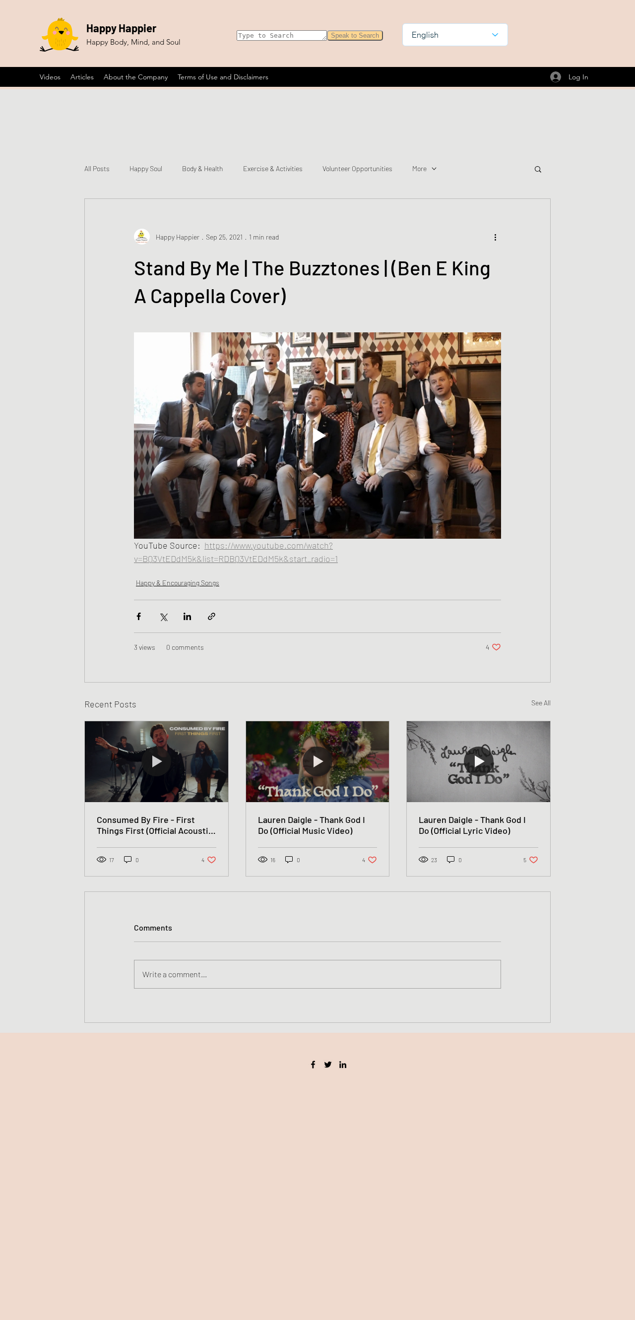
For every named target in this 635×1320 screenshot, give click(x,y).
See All (541, 702)
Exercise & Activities (273, 168)
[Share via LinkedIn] (187, 616)
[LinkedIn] (343, 1064)
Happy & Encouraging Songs (177, 582)
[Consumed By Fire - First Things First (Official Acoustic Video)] (156, 761)
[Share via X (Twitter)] (163, 616)
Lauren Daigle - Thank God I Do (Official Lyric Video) (472, 825)
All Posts (97, 168)
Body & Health (202, 168)
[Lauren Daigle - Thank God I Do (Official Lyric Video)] (478, 761)
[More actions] (495, 237)
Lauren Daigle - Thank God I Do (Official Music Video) (311, 825)
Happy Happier (121, 27)
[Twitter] (328, 1064)
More (419, 168)
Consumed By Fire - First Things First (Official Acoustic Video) (155, 825)
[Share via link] (211, 616)
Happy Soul (145, 168)
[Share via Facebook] (138, 616)
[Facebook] (313, 1064)
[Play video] (317, 435)
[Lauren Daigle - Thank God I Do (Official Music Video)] (317, 761)
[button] (538, 169)
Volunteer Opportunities (357, 168)
